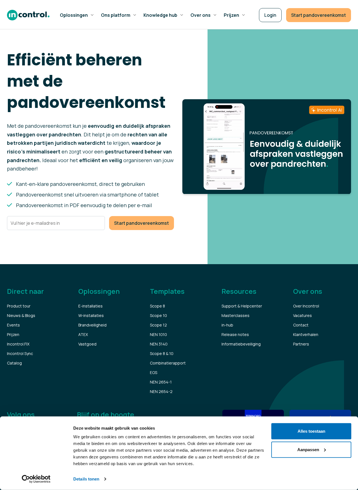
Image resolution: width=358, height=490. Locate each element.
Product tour (18, 306)
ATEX (83, 334)
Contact (300, 325)
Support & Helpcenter (242, 306)
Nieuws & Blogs (21, 315)
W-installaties (91, 315)
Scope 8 (157, 306)
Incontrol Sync (20, 353)
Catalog (14, 363)
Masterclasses (235, 315)
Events (13, 325)
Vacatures (302, 315)
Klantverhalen (305, 334)
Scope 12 (158, 325)
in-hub (227, 325)
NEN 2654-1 (161, 382)
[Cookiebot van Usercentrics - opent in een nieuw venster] (36, 479)
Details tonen (86, 479)
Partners (301, 344)
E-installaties (90, 306)
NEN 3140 (159, 344)
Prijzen (13, 334)
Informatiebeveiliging (241, 344)
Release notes (235, 334)
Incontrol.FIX (18, 344)
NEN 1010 (158, 334)
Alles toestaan (311, 431)
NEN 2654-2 (161, 391)
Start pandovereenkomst (318, 15)
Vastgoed (87, 344)
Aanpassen (308, 449)
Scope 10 (158, 315)
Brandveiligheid (92, 325)
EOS (153, 372)
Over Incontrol (306, 306)
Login (270, 15)
